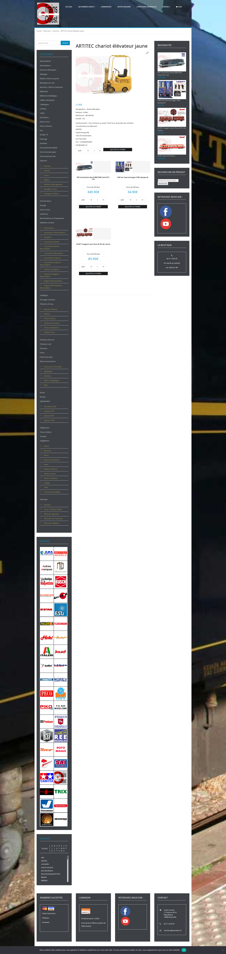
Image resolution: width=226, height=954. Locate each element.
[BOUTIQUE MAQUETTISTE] (47, 581)
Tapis (46, 487)
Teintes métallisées (51, 327)
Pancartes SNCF (50, 406)
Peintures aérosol (47, 340)
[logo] (48, 13)
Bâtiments (44, 91)
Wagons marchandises (53, 281)
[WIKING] (61, 805)
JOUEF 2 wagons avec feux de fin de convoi (93, 244)
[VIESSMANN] (47, 805)
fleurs (46, 455)
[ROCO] (47, 749)
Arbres (46, 446)
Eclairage (43, 139)
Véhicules (47, 31)
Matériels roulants (47, 222)
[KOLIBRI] (47, 665)
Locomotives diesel (51, 242)
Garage (43, 205)
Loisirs (46, 175)
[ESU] (61, 609)
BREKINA (44, 880)
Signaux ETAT (49, 411)
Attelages (43, 74)
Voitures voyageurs (52, 269)
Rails (46, 385)
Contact (166, 7)
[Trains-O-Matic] (47, 791)
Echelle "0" (44, 134)
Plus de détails (93, 187)
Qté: (80, 150)
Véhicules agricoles (51, 514)
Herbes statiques (51, 478)
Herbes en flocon (51, 469)
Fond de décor (45, 201)
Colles (42, 113)
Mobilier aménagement (53, 184)
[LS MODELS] (61, 665)
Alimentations (45, 65)
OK (184, 950)
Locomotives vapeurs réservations (50, 263)
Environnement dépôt (48, 147)
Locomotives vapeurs (52, 258)
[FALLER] (47, 623)
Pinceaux (43, 348)
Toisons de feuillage (52, 492)
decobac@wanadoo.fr (173, 930)
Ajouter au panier (117, 149)
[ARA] (47, 553)
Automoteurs (49, 228)
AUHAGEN (45, 864)
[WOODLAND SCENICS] (47, 819)
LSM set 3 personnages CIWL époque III (132, 177)
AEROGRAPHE (45, 61)
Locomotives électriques (53, 253)
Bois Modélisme (47, 871)
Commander (106, 7)
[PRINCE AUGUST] (61, 721)
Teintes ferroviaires (52, 323)
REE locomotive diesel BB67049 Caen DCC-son (93, 178)
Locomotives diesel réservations (49, 247)
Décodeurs (44, 117)
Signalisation (45, 401)
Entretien (43, 143)
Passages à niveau (47, 299)
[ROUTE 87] (47, 763)
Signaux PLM (49, 416)
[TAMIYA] (47, 777)
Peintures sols (45, 344)
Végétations (44, 441)
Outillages (44, 295)
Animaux (47, 166)
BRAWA (44, 877)
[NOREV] (61, 679)
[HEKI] (47, 637)
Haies (46, 464)
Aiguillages (48, 371)
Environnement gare (48, 152)
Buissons (47, 450)
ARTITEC (44, 861)
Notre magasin (124, 7)
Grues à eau (45, 209)
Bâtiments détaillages (48, 96)
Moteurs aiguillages (51, 380)
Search (65, 43)
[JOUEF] (61, 651)
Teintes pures (49, 332)
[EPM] (47, 609)
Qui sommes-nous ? (86, 7)
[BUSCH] (61, 581)
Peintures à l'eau (46, 304)
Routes (43, 397)
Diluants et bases (51, 309)
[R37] (47, 735)
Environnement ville (48, 156)
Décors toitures (46, 126)
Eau (41, 130)
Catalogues (44, 104)
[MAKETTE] (47, 679)
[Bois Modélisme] (61, 567)
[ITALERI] (47, 651)
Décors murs (45, 122)
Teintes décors (50, 318)
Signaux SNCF (49, 420)
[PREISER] (47, 721)
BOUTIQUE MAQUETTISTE (50, 874)
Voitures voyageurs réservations (50, 275)
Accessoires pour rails (53, 367)
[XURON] (61, 819)
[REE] (61, 735)
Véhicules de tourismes (53, 518)
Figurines (43, 160)
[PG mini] (61, 693)
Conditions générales (146, 7)
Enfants (47, 170)
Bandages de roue (47, 83)
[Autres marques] (47, 567)
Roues (42, 392)
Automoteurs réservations (54, 232)
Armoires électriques (48, 70)
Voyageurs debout (51, 193)
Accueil (68, 7)
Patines (47, 314)
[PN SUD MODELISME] (61, 707)
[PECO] (47, 693)
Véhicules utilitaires (51, 523)
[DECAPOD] (61, 595)
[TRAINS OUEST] (61, 777)
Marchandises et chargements (52, 218)
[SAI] (61, 763)
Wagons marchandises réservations (51, 286)
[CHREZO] (47, 595)
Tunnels (43, 436)
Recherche (163, 183)
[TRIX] (61, 791)
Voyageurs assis (50, 189)
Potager (47, 483)
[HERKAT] (61, 637)
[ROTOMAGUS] (61, 749)
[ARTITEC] (61, 553)
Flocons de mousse (51, 460)
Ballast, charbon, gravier (49, 78)
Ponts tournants (46, 357)
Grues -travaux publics (53, 509)
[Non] (222, 950)
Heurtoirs (47, 376)
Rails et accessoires (48, 361)
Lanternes (44, 214)
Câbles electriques (47, 100)
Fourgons (47, 237)
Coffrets (43, 109)
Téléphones (44, 428)
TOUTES (44, 848)
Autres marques (47, 867)
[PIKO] (47, 707)
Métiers (47, 180)
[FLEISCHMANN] (61, 623)
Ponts (42, 352)
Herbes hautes (50, 473)
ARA (42, 858)
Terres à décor (46, 432)
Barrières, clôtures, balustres (51, 87)
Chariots (55, 31)
